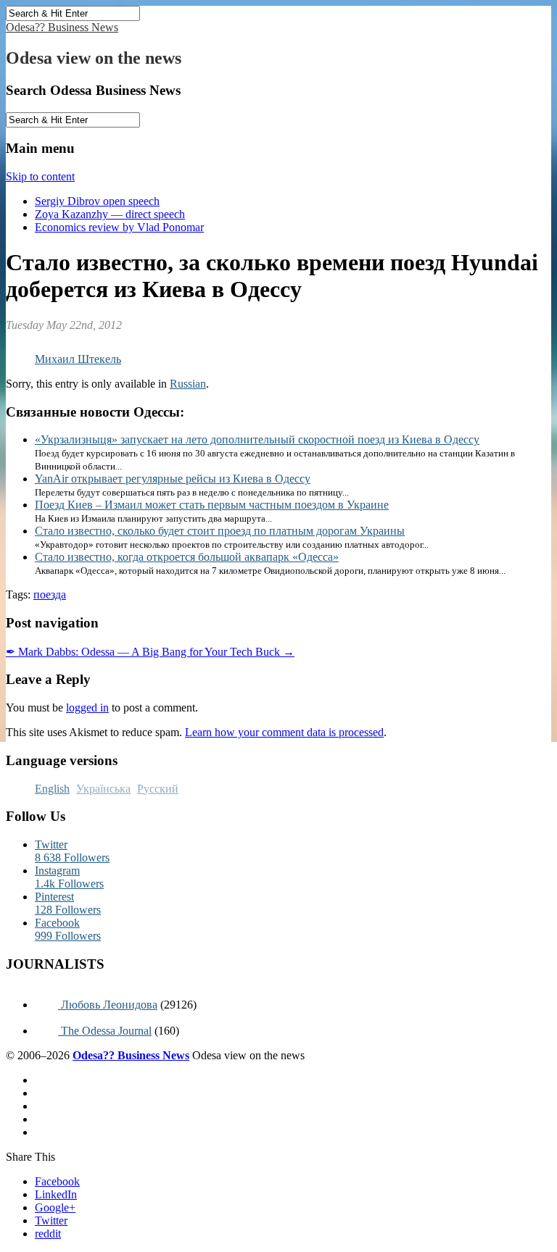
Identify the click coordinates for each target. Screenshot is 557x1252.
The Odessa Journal (105, 1030)
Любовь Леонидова (107, 1004)
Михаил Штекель (78, 359)
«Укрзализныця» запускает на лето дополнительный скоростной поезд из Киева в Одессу (257, 439)
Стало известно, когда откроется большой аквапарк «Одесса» (187, 557)
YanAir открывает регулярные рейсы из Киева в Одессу (172, 478)
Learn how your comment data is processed (284, 732)
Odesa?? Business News (62, 27)
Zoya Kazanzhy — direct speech (110, 214)
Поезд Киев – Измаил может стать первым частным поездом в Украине (212, 504)
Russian (188, 383)
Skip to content (40, 176)
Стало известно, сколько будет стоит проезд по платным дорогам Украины (220, 531)
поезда (49, 594)
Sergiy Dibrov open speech (97, 201)
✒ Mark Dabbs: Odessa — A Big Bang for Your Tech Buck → (150, 652)
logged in (87, 707)
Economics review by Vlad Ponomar (119, 227)
